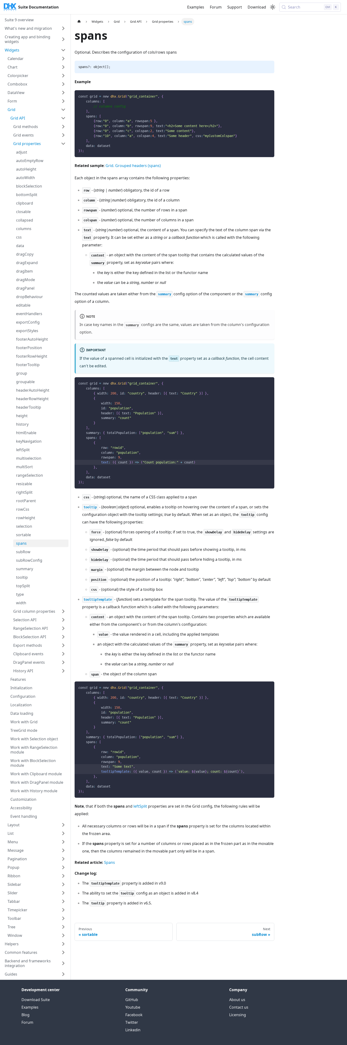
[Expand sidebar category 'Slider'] (63, 893)
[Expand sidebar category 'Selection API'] (63, 620)
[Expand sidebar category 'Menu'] (63, 842)
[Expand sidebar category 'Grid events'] (63, 135)
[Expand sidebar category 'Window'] (63, 935)
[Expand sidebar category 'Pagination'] (63, 859)
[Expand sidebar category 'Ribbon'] (63, 876)
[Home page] (79, 21)
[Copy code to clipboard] (268, 96)
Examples (195, 7)
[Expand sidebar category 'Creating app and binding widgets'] (63, 39)
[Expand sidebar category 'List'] (63, 833)
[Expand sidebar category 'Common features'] (63, 952)
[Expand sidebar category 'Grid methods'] (63, 126)
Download (257, 7)
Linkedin (132, 1029)
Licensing (237, 1014)
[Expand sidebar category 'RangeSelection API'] (63, 628)
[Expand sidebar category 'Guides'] (63, 974)
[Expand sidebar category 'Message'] (63, 850)
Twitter (131, 1022)
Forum (216, 7)
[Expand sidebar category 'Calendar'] (63, 58)
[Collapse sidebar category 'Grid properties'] (63, 143)
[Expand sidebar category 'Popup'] (63, 867)
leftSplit (140, 806)
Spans (109, 862)
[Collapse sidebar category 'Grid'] (63, 109)
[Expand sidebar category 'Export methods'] (63, 645)
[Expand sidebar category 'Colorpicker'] (63, 75)
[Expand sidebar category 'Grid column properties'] (63, 611)
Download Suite (35, 999)
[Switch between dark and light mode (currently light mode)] (272, 7)
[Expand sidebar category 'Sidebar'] (63, 884)
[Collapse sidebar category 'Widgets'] (63, 50)
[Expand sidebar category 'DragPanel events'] (63, 662)
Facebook (134, 1014)
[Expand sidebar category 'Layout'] (63, 825)
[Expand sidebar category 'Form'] (63, 101)
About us (237, 999)
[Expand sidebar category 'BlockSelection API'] (63, 637)
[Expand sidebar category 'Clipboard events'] (63, 654)
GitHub (131, 999)
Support (234, 7)
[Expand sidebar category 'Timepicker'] (63, 910)
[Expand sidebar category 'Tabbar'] (63, 901)
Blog (25, 1014)
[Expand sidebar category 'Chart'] (63, 67)
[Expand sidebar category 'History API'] (63, 671)
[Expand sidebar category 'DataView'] (63, 92)
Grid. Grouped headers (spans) (133, 165)
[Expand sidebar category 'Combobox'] (63, 84)
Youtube (132, 1007)
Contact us (238, 1007)
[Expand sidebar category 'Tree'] (63, 927)
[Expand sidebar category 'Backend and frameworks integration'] (63, 963)
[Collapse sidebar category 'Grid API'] (63, 118)
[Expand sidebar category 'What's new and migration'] (63, 28)
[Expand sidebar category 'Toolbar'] (63, 918)
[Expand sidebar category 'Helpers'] (63, 944)
